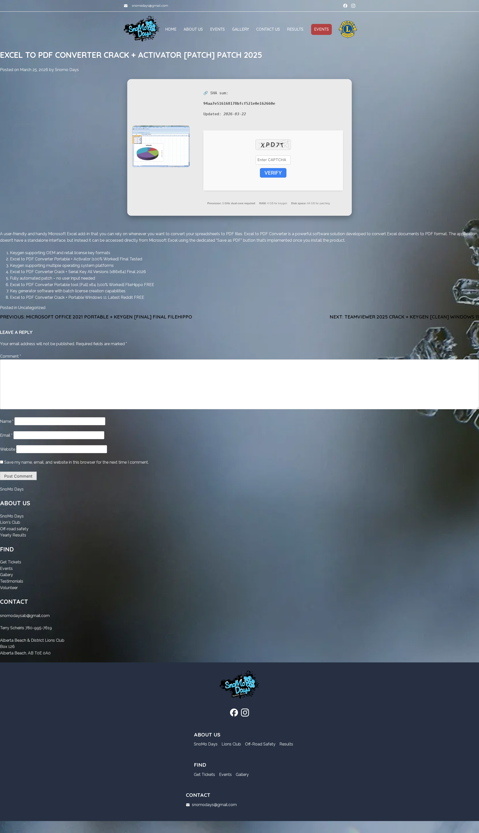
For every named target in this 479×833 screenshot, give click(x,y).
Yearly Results (13, 535)
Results (295, 29)
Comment (10, 356)
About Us (193, 29)
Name (6, 421)
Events (217, 29)
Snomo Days (67, 69)
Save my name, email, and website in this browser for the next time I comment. (76, 462)
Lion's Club (10, 523)
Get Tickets (10, 562)
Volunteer (9, 588)
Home (170, 29)
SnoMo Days (12, 490)
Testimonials (11, 582)
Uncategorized (31, 307)
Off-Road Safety (260, 744)
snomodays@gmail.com (150, 5)
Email (6, 435)
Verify (273, 173)
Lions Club (231, 744)
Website (7, 449)
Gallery (240, 29)
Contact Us (268, 29)
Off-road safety (14, 529)
